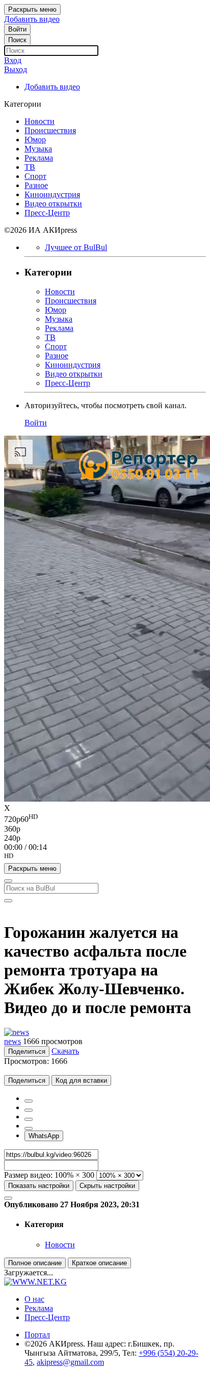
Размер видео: (28, 1175)
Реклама (38, 1308)
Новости (60, 1244)
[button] (105, 857)
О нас (34, 1299)
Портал (37, 1334)
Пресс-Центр (47, 1317)
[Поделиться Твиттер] (28, 1110)
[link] (17, 29)
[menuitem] (105, 818)
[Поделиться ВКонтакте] (28, 1128)
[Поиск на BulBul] (8, 880)
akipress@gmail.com (70, 1362)
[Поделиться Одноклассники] (28, 1119)
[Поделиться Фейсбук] (28, 1101)
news (12, 1041)
